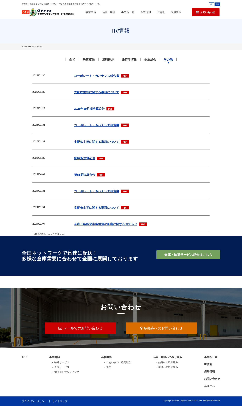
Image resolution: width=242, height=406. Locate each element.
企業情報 (145, 12)
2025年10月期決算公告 (89, 108)
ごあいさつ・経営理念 (118, 362)
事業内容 (91, 12)
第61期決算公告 (84, 174)
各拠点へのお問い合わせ (163, 328)
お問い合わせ (212, 378)
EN (217, 4)
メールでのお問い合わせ (82, 328)
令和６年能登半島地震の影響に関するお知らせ (105, 224)
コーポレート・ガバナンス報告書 (96, 76)
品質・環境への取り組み (167, 357)
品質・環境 (108, 12)
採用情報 (176, 12)
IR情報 (161, 12)
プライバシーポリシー (34, 401)
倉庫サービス (61, 367)
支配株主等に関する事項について (96, 92)
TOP (24, 357)
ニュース (209, 385)
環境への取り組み (168, 367)
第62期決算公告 (84, 158)
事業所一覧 (127, 12)
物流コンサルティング (66, 371)
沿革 (108, 367)
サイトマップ (59, 401)
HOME (24, 46)
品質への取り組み (168, 362)
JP (211, 4)
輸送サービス (61, 362)
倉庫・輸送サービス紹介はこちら (188, 254)
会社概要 (106, 357)
